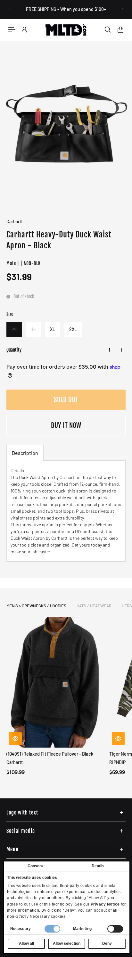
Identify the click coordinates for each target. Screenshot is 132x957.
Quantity (13, 350)
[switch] (115, 929)
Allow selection (66, 943)
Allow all (26, 943)
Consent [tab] (35, 866)
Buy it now (66, 425)
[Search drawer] (107, 30)
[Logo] (66, 29)
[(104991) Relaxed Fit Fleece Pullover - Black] (55, 682)
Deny (107, 943)
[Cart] (120, 30)
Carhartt (14, 221)
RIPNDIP (117, 762)
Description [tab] (25, 453)
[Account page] (24, 30)
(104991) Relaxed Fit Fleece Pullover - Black (50, 754)
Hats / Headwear (94, 605)
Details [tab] (98, 866)
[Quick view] (15, 738)
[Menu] (11, 29)
